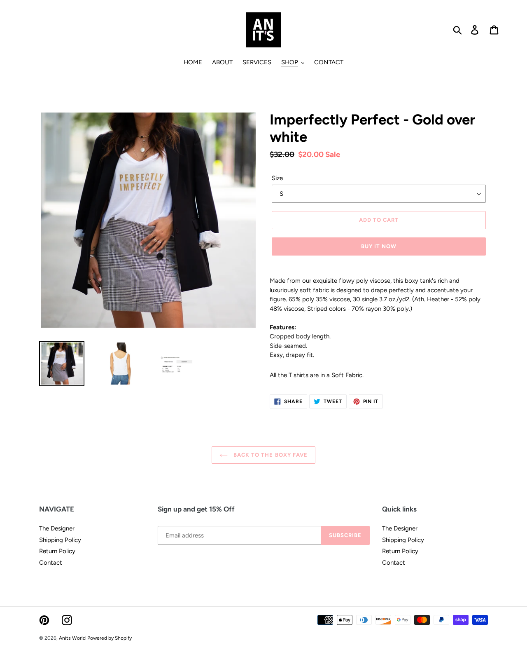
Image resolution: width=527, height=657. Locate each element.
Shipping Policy (60, 540)
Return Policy (57, 551)
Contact (50, 562)
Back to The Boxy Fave (270, 455)
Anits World (72, 638)
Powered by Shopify (109, 638)
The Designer (57, 528)
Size (277, 178)
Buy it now (378, 246)
